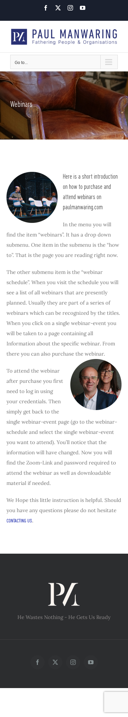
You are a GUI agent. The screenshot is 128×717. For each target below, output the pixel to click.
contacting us (19, 521)
